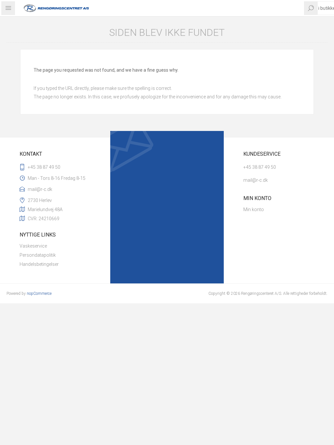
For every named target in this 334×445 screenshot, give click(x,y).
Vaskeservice (33, 246)
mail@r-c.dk (40, 189)
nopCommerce (39, 293)
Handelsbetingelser (39, 264)
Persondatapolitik (38, 255)
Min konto (253, 209)
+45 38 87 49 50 (44, 167)
